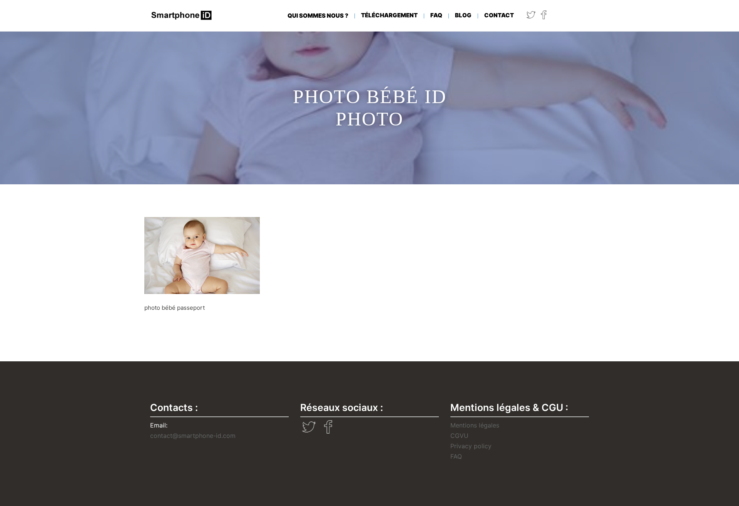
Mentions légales (474, 425)
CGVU (459, 435)
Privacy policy (471, 446)
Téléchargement (389, 15)
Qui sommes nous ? (318, 15)
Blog (463, 15)
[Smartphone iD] (182, 15)
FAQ (436, 15)
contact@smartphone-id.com (193, 435)
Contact (499, 15)
